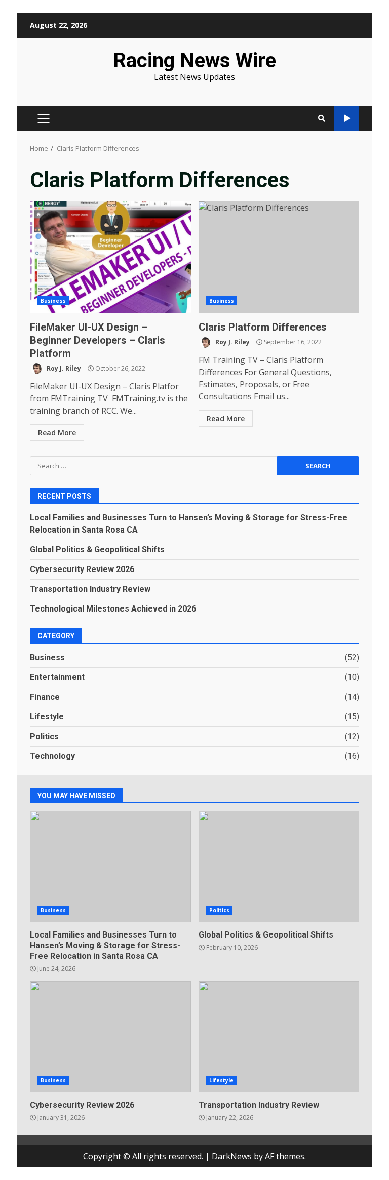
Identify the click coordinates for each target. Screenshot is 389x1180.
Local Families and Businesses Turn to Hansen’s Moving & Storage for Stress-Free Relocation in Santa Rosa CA (110, 866)
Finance (45, 697)
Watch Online (346, 118)
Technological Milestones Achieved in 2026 (113, 609)
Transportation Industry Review (90, 589)
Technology (52, 756)
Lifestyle (47, 716)
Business (53, 300)
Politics (44, 736)
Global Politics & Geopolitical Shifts (97, 549)
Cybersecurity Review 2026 (82, 569)
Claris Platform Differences (279, 257)
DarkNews (232, 1156)
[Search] (321, 118)
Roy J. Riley (63, 368)
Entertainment (57, 677)
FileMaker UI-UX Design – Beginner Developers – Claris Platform (110, 257)
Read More (57, 432)
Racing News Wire (194, 60)
